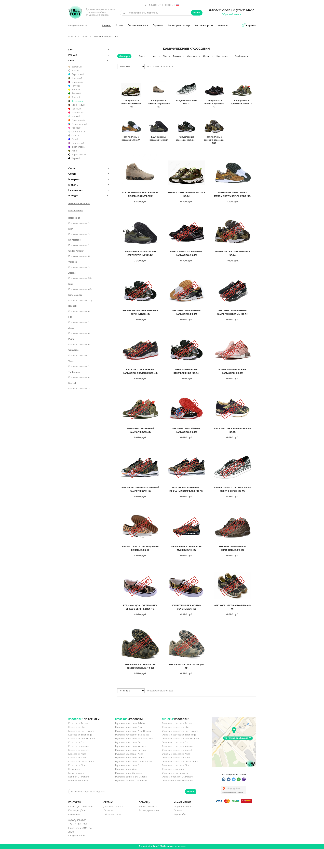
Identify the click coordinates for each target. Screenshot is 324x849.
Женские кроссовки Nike (175, 727)
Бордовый (77, 82)
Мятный (76, 116)
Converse (73, 350)
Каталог (106, 25)
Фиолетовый (78, 146)
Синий (75, 139)
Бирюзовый (78, 74)
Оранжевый (78, 120)
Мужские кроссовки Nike (129, 727)
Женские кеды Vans (173, 769)
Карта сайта (180, 814)
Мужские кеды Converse (128, 773)
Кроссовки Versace (78, 746)
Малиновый (78, 112)
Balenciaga (74, 217)
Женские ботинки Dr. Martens (177, 776)
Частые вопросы (204, 25)
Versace (72, 261)
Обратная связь (112, 814)
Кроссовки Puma (77, 757)
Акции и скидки (182, 806)
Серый (75, 135)
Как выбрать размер (179, 25)
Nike (70, 284)
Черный (76, 158)
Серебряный (79, 131)
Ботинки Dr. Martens (78, 776)
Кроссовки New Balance (81, 731)
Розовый (76, 127)
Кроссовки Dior (76, 765)
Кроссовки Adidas (78, 723)
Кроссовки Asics (77, 754)
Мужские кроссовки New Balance (133, 731)
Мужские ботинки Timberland (131, 780)
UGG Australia (75, 210)
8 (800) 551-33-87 (219, 10)
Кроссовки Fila (76, 742)
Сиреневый (78, 143)
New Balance (75, 295)
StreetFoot (75, 12)
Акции (119, 25)
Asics (71, 328)
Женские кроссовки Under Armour (180, 761)
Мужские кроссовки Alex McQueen (134, 738)
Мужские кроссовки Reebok (130, 750)
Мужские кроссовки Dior (128, 765)
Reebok (72, 305)
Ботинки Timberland (78, 780)
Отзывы (178, 810)
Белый (75, 70)
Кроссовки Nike (76, 727)
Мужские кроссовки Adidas (130, 723)
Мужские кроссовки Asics (129, 754)
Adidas (72, 272)
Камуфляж (77, 101)
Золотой (76, 97)
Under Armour (76, 250)
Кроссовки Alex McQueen (82, 738)
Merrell (72, 383)
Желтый (76, 89)
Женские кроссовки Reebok (177, 750)
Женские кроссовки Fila (175, 742)
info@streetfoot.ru (77, 25)
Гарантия (158, 25)
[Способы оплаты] (233, 802)
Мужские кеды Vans (126, 769)
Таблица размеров (149, 810)
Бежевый (77, 66)
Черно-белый (79, 154)
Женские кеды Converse (175, 773)
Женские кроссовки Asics (176, 754)
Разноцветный (79, 124)
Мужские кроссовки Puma (129, 757)
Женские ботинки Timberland (177, 780)
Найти (196, 12)
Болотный (77, 78)
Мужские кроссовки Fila (128, 742)
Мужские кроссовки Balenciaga (132, 734)
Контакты (223, 25)
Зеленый (76, 93)
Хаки (74, 150)
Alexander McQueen (79, 203)
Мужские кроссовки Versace (130, 746)
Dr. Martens (74, 239)
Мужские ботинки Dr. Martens (131, 776)
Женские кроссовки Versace (177, 746)
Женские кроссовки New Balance (180, 731)
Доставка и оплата (138, 25)
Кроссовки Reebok (78, 750)
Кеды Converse (76, 773)
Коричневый (78, 104)
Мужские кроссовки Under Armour (133, 761)
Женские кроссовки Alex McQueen (181, 738)
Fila (70, 316)
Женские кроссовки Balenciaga (179, 734)
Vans (71, 361)
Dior (70, 228)
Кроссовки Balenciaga (80, 734)
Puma (71, 339)
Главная (72, 36)
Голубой (76, 85)
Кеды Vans (73, 769)
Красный (76, 108)
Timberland (74, 372)
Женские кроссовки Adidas (177, 723)
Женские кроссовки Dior (175, 765)
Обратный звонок (231, 14)
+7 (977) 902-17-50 (243, 10)
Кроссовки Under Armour (81, 761)
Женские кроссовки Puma (176, 757)
